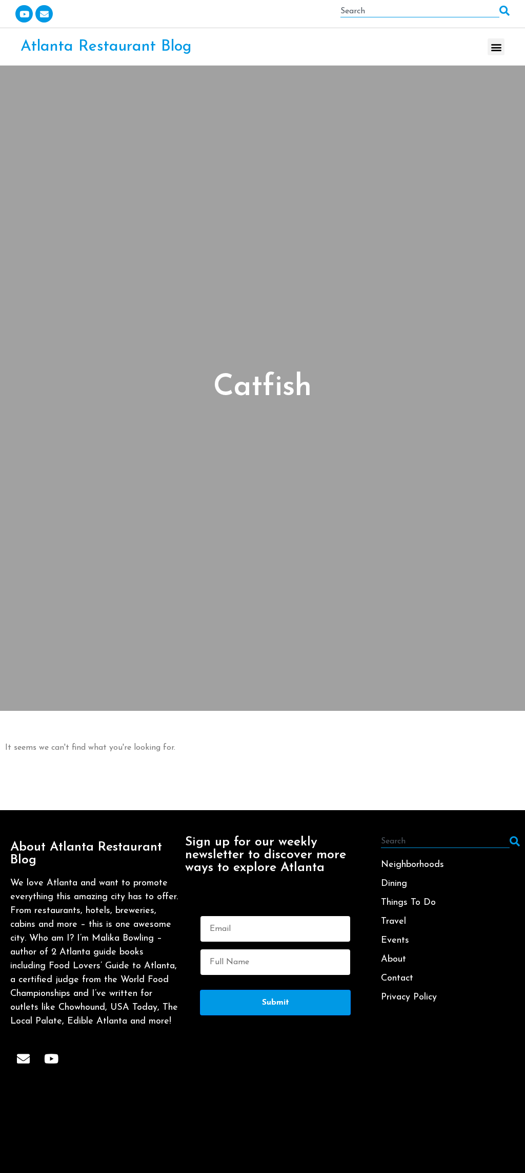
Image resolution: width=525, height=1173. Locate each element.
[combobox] (419, 11)
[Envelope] (44, 14)
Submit (275, 1002)
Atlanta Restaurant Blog (106, 47)
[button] (496, 46)
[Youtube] (24, 14)
